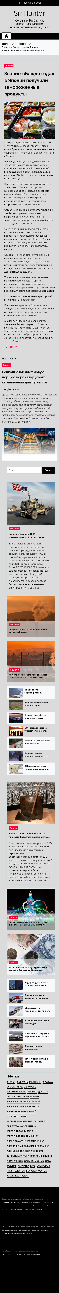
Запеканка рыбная (17, 1111)
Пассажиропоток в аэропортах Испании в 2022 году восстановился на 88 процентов (36, 997)
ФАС (41, 1151)
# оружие (22, 1082)
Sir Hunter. (30, 13)
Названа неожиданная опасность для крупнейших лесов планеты (36, 704)
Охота (23, 1126)
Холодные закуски (18, 1156)
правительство (16, 1171)
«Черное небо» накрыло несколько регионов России (28, 630)
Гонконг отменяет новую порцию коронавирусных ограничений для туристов (25, 377)
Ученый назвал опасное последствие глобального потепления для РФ (37, 742)
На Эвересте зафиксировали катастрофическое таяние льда (34, 691)
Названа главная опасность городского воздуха (36, 755)
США (27, 1151)
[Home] (6, 36)
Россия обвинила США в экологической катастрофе (26, 536)
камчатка (23, 1166)
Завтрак (34, 1097)
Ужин (34, 1151)
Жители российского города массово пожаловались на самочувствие (29, 676)
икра (48, 1161)
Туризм (9, 65)
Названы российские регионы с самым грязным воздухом (35, 717)
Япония (47, 1156)
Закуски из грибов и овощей (23, 1101)
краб (32, 1166)
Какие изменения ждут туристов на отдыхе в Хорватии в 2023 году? (28, 968)
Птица (32, 1126)
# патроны (35, 1082)
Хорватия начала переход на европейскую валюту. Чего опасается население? (36, 1048)
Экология (14, 528)
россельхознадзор (18, 1176)
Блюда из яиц (15, 1087)
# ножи (11, 1082)
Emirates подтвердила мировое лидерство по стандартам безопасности (36, 1035)
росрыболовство (36, 1171)
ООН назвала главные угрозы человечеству (36, 729)
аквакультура (15, 1161)
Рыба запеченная (34, 1141)
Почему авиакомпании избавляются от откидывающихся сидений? (36, 1060)
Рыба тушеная (15, 1146)
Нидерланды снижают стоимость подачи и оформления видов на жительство (36, 984)
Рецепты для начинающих (22, 1136)
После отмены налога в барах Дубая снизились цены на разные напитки (28, 923)
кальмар (11, 1166)
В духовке (30, 1087)
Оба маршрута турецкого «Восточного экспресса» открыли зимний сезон (37, 1010)
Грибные (32, 1092)
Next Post (7, 358)
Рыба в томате (15, 1141)
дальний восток (34, 1161)
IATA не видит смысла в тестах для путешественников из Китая (36, 1022)
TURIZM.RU (10, 346)
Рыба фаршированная (36, 1146)
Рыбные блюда (15, 1151)
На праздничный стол (19, 1121)
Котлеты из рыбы (17, 1116)
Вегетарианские (16, 1092)
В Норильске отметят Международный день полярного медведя (36, 768)
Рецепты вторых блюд (20, 1131)
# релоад (48, 1082)
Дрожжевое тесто (18, 1097)
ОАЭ (36, 1121)
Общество (13, 1126)
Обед (42, 1121)
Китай (32, 1111)
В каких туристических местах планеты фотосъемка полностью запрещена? (29, 835)
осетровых (43, 1166)
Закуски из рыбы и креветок (23, 1106)
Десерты (43, 1092)
